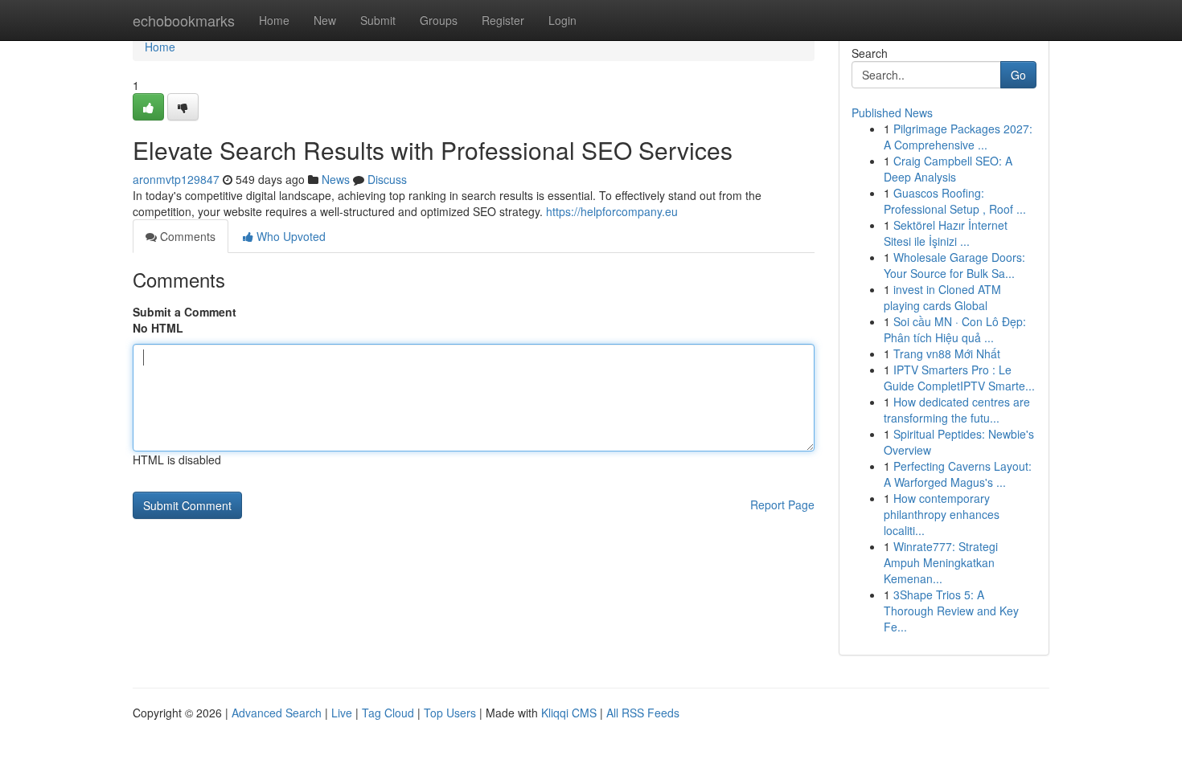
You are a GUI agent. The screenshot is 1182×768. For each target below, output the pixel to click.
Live (341, 713)
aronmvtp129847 (176, 179)
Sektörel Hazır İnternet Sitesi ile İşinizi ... (946, 233)
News (336, 179)
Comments (186, 236)
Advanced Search (277, 713)
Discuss (387, 179)
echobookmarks (184, 20)
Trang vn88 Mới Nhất (946, 353)
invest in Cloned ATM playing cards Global (942, 297)
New (325, 20)
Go (1018, 75)
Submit (378, 20)
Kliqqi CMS (569, 713)
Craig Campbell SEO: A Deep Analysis (948, 169)
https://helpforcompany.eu (612, 211)
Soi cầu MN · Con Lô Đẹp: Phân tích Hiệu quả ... (955, 329)
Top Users (450, 713)
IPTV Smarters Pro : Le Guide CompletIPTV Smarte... (959, 378)
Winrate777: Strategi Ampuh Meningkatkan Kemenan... (941, 562)
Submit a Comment (184, 312)
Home (274, 20)
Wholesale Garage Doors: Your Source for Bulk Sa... (954, 265)
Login (562, 20)
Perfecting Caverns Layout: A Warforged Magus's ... (958, 474)
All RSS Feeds (642, 713)
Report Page (782, 504)
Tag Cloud (388, 713)
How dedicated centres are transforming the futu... (957, 410)
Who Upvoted (289, 236)
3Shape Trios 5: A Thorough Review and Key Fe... (951, 610)
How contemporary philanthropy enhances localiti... (941, 514)
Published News (892, 112)
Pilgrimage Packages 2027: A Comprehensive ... (958, 137)
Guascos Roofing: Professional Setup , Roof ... (955, 201)
